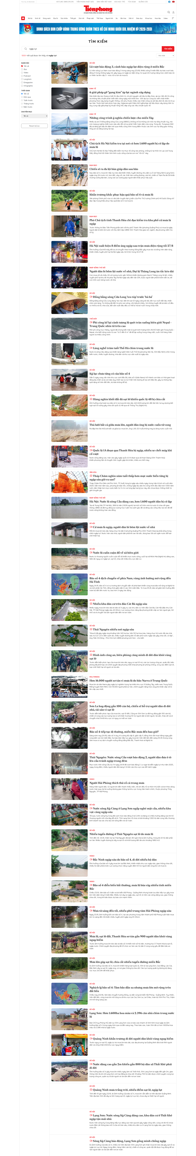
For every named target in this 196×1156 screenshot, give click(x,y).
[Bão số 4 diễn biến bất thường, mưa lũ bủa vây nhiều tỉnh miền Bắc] (69, 891)
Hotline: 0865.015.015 (65, 2)
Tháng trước (29, 103)
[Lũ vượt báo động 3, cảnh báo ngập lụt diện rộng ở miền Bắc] (69, 73)
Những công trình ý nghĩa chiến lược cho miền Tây (121, 118)
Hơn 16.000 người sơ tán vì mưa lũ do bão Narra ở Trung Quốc (128, 680)
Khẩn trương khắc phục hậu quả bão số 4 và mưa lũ (121, 194)
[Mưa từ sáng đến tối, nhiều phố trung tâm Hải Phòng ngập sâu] (69, 917)
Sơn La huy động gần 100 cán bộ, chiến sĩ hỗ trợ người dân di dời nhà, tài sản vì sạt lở (130, 707)
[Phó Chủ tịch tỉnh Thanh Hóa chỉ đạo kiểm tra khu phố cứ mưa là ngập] (69, 226)
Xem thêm (173, 18)
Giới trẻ (81, 18)
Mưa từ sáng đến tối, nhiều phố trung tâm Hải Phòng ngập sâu (132, 910)
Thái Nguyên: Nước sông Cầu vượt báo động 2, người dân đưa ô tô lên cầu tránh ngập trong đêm (130, 759)
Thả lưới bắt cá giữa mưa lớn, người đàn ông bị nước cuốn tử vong (130, 425)
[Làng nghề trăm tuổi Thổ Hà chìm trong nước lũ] (69, 354)
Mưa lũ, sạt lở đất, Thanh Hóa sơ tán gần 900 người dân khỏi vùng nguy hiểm (130, 938)
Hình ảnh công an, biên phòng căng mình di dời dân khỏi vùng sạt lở (130, 656)
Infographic (28, 86)
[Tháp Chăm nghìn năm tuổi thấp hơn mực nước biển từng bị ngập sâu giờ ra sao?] (69, 482)
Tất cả (26, 66)
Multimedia (94, 677)
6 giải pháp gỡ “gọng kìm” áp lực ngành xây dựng (120, 92)
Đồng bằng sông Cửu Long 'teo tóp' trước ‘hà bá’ (123, 297)
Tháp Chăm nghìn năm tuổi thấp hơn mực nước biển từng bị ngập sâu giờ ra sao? (128, 477)
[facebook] (169, 2)
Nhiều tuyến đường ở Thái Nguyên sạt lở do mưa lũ (121, 834)
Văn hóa (123, 18)
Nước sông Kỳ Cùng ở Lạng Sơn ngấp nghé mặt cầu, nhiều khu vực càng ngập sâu (130, 810)
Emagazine (28, 82)
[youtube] (173, 2)
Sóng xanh (47, 18)
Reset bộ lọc (34, 126)
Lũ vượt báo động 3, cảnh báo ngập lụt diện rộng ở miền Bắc (126, 66)
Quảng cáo (143, 2)
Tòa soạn (132, 2)
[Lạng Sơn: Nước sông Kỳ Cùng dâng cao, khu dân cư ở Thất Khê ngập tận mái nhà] (69, 1121)
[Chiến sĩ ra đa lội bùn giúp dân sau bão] (69, 175)
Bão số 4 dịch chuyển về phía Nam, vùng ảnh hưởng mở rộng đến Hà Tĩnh (130, 580)
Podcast (27, 76)
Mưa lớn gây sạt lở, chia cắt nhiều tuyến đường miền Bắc (124, 962)
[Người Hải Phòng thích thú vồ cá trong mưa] (69, 789)
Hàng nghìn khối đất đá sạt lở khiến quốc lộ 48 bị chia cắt (129, 399)
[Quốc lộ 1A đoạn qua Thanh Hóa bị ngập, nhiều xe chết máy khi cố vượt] (69, 456)
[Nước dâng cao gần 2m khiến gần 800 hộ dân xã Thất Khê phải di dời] (69, 1070)
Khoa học (148, 18)
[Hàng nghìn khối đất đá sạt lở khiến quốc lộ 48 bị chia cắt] (69, 405)
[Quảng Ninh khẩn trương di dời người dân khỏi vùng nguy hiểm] (69, 1045)
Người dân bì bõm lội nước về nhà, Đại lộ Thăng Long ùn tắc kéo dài (131, 271)
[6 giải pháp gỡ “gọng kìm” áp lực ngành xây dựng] (69, 98)
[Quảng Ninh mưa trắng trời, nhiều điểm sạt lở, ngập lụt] (69, 1096)
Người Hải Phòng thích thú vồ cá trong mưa (116, 783)
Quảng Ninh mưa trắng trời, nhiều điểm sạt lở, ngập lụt (127, 1090)
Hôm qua (27, 97)
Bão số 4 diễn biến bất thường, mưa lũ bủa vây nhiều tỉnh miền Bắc (130, 886)
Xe (117, 18)
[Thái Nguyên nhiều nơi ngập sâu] (69, 635)
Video (166, 18)
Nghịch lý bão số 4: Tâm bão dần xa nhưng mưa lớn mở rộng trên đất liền (130, 989)
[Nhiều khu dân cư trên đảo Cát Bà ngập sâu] (69, 610)
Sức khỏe (64, 18)
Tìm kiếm (98, 41)
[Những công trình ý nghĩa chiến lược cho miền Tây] (69, 124)
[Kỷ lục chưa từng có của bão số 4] (69, 380)
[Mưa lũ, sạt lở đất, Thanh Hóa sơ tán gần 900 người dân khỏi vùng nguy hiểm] (69, 942)
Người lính (109, 18)
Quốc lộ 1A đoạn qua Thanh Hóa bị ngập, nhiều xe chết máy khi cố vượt (130, 452)
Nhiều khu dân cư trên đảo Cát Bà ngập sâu (120, 604)
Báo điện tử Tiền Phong (98, 9)
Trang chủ (23, 18)
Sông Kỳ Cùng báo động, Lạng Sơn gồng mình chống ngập (129, 1141)
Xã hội (30, 18)
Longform (27, 79)
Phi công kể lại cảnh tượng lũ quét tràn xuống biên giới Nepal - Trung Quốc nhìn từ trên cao (130, 324)
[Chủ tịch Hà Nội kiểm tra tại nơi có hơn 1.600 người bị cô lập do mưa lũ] (69, 150)
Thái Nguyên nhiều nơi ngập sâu (113, 629)
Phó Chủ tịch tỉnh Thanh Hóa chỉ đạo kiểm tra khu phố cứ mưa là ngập (130, 221)
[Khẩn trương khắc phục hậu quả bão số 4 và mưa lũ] (69, 201)
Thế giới (73, 18)
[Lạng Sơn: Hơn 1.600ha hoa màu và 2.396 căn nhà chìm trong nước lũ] (69, 1019)
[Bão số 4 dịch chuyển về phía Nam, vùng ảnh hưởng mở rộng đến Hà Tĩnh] (69, 584)
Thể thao (100, 18)
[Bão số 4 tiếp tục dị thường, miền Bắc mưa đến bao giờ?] (69, 738)
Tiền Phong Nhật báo (85, 2)
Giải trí (131, 18)
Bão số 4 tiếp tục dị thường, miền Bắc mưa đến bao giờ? (124, 731)
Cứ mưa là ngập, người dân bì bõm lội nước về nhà (124, 527)
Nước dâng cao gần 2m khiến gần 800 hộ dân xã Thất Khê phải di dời (130, 1065)
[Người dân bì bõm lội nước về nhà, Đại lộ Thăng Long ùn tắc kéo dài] (69, 277)
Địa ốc (55, 18)
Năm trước (28, 107)
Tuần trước (28, 100)
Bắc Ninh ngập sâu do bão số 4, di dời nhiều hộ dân (125, 859)
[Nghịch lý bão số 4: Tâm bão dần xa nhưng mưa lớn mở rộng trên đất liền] (69, 994)
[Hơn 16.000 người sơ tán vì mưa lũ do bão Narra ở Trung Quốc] (69, 687)
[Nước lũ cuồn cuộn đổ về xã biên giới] (69, 559)
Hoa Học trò (119, 2)
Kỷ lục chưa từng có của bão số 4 (109, 373)
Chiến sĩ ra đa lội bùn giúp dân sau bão (113, 169)
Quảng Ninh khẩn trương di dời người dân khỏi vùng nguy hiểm (133, 1038)
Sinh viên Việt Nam (104, 2)
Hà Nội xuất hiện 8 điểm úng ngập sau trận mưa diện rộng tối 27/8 (131, 245)
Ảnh (25, 69)
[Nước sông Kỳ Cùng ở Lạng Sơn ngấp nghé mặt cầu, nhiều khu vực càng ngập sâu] (69, 815)
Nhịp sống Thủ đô (97, 268)
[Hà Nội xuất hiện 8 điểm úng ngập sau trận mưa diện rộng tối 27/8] (69, 252)
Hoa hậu (158, 18)
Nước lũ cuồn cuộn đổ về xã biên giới (116, 552)
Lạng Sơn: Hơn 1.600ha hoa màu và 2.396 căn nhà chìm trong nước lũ (131, 1014)
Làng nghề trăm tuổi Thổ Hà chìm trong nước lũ (123, 348)
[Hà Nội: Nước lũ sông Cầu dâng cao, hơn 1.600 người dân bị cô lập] (69, 508)
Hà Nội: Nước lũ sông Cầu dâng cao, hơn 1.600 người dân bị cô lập (130, 501)
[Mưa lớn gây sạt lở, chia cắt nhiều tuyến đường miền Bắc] (69, 968)
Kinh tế (37, 18)
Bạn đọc (93, 165)
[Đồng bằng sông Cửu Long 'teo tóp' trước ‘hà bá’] (69, 303)
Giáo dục (139, 18)
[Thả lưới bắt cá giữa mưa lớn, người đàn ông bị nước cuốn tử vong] (69, 431)
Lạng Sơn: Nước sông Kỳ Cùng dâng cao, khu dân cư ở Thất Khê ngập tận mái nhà (130, 1117)
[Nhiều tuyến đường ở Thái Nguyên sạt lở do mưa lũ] (69, 840)
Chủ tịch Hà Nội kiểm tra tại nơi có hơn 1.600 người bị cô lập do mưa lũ (129, 145)
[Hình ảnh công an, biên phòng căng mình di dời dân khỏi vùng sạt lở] (69, 661)
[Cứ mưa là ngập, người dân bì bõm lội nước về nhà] (69, 533)
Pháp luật (90, 18)
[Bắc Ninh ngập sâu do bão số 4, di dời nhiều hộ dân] (69, 866)
